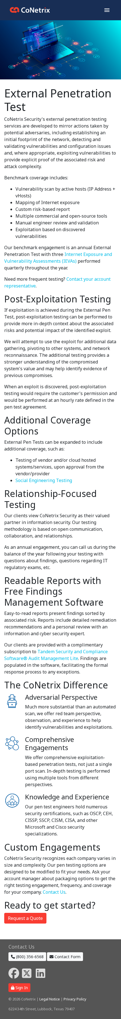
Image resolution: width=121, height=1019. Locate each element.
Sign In (21, 987)
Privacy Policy (75, 999)
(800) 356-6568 (29, 956)
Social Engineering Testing (43, 480)
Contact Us (54, 892)
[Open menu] (107, 10)
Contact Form (66, 956)
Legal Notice (49, 999)
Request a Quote (25, 918)
